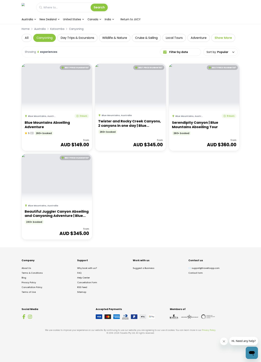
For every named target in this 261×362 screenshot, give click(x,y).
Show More (223, 38)
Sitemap (81, 292)
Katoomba (57, 29)
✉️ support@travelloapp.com (204, 268)
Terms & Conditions (32, 272)
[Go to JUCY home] (27, 7)
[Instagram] (30, 316)
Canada (93, 19)
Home (26, 29)
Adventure (199, 38)
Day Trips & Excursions (77, 38)
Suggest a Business (143, 268)
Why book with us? (87, 268)
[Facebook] (24, 316)
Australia (27, 19)
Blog (24, 277)
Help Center (83, 277)
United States (72, 19)
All (26, 38)
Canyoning (76, 29)
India (108, 19)
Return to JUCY (131, 19)
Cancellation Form (87, 282)
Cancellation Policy (32, 287)
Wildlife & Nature (114, 38)
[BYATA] (174, 316)
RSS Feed (82, 287)
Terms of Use (29, 292)
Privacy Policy (29, 282)
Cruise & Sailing (146, 38)
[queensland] (208, 316)
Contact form (195, 272)
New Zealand (48, 19)
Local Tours (174, 38)
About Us (26, 268)
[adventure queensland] (189, 316)
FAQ (79, 272)
